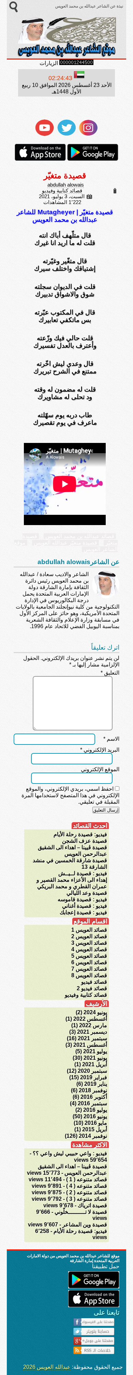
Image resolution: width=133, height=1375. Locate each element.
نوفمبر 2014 (93, 1136)
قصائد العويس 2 (89, 936)
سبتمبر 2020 (92, 1071)
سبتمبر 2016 (92, 1103)
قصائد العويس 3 (89, 943)
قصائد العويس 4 (89, 949)
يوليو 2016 (95, 1110)
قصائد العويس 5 (89, 956)
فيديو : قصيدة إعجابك (83, 912)
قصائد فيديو (94, 982)
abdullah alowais (65, 185)
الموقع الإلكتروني (100, 769)
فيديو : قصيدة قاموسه (82, 899)
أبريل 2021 (94, 1064)
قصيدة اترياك (92, 1205)
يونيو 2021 (95, 1058)
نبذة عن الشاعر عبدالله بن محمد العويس (88, 6)
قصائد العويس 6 (89, 962)
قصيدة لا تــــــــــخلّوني (81, 1212)
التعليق (110, 673)
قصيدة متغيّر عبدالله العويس (65, 543)
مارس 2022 (93, 1025)
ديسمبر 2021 (92, 1032)
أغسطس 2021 (90, 1045)
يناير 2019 (95, 1084)
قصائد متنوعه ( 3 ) (86, 1199)
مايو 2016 (96, 1123)
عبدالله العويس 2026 (47, 1367)
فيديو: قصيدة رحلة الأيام (80, 834)
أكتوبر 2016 (93, 1097)
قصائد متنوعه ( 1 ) (86, 1179)
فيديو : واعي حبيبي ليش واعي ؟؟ (70, 1153)
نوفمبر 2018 (93, 1090)
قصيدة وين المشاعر (84, 1224)
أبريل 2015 (94, 1129)
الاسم (111, 739)
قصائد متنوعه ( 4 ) (86, 1186)
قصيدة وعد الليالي (86, 893)
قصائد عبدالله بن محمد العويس (79, 536)
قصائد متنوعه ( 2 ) (86, 1192)
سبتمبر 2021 (92, 1038)
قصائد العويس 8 (89, 975)
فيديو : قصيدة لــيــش (82, 873)
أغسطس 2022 (90, 1019)
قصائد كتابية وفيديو (62, 190)
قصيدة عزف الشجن (84, 841)
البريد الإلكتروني (99, 750)
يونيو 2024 (95, 1012)
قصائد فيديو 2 (92, 988)
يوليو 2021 (95, 1051)
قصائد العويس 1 (89, 930)
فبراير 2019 (93, 1077)
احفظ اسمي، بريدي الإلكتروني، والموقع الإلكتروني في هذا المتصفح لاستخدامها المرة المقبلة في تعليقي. (70, 795)
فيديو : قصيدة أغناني (84, 906)
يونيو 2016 (95, 1116)
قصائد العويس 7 (89, 969)
